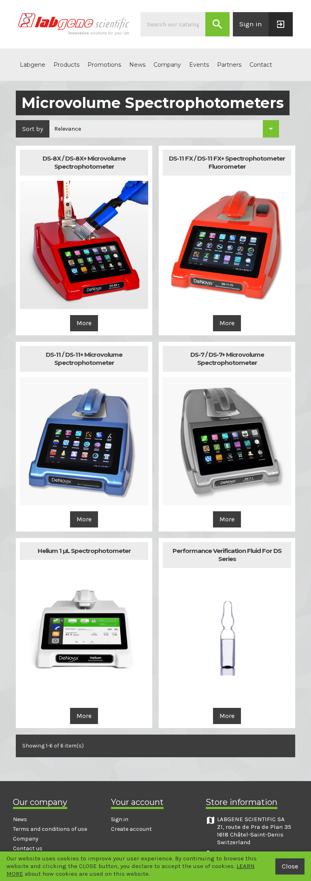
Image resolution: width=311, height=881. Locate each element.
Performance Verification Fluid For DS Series (227, 555)
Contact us (28, 848)
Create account (131, 829)
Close (290, 866)
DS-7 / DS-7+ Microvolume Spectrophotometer (227, 358)
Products (66, 64)
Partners (229, 64)
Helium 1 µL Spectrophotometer (84, 551)
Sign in (119, 819)
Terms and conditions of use (50, 829)
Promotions (104, 64)
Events (199, 64)
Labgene (32, 64)
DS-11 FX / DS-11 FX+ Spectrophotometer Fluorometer (227, 162)
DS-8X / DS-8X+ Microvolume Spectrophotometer (84, 162)
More (84, 323)
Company (167, 64)
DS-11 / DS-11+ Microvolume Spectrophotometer (84, 358)
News (137, 64)
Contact (260, 64)
